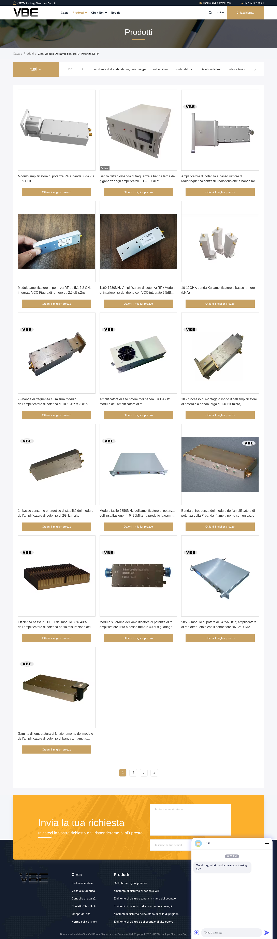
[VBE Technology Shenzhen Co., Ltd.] (26, 12)
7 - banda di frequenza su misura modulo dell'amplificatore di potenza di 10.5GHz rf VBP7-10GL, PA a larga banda (53, 404)
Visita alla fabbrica (83, 890)
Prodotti (79, 12)
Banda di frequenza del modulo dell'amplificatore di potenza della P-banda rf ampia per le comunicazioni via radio (219, 515)
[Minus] (266, 843)
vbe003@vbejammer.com (217, 3)
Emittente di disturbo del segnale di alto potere (143, 921)
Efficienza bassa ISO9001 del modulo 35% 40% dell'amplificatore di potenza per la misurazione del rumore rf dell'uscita (54, 627)
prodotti (29, 53)
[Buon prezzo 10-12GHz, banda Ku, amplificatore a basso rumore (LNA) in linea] (220, 241)
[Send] (267, 932)
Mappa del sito (81, 913)
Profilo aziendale (82, 883)
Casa (64, 12)
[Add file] (197, 932)
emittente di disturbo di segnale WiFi (137, 890)
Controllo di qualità (84, 898)
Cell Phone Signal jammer (130, 883)
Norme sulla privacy (84, 921)
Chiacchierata (245, 12)
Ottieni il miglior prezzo (56, 192)
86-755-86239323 (253, 3)
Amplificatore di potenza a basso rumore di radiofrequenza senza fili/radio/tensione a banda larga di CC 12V (220, 181)
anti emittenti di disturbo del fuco (173, 69)
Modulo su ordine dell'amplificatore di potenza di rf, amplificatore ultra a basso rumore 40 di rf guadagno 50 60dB (137, 627)
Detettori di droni (211, 69)
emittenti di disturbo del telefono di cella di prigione (146, 913)
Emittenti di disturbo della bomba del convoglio (143, 906)
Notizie (115, 12)
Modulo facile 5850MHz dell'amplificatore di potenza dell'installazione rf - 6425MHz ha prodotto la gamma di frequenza (137, 515)
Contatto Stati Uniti (84, 906)
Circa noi (97, 12)
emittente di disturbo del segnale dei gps (120, 69)
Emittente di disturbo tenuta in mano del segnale (145, 898)
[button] (82, 69)
